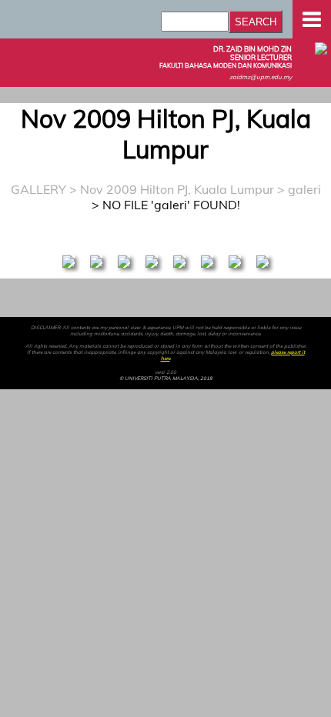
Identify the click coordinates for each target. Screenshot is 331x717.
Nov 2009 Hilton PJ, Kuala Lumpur (177, 189)
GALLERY (38, 189)
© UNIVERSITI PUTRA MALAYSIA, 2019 (165, 378)
